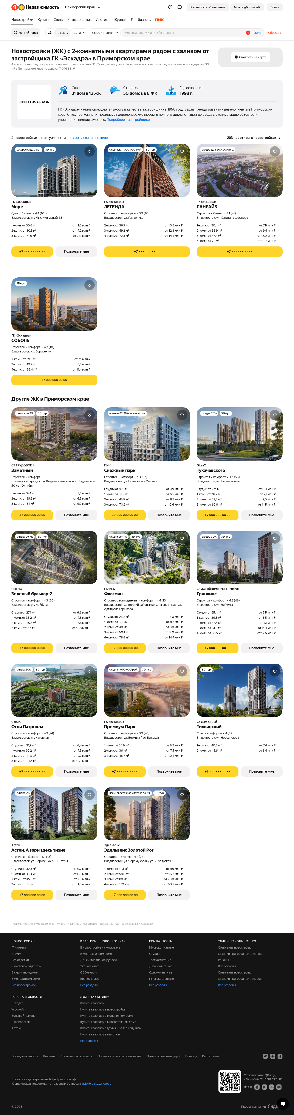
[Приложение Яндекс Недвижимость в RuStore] (279, 1087)
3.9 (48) (144, 733)
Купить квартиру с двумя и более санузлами (111, 1028)
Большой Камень (23, 1015)
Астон (15, 845)
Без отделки (20, 960)
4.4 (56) (234, 477)
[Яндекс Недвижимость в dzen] (272, 1056)
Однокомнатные (160, 972)
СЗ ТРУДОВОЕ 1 (22, 465)
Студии (154, 953)
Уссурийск (18, 1009)
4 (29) (229, 733)
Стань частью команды (76, 1056)
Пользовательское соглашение (120, 1056)
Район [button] (256, 33)
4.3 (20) (49, 600)
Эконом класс (89, 966)
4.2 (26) (139, 856)
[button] (180, 7)
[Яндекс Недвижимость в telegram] (280, 1056)
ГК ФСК (109, 589)
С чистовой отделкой (26, 966)
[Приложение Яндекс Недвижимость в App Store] (257, 1087)
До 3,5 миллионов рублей (98, 960)
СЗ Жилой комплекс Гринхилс (218, 589)
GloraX (201, 465)
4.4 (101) (41, 213)
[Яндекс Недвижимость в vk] (265, 1056)
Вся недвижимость (24, 1056)
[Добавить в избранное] (89, 151)
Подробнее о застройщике (128, 120)
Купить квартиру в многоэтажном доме (108, 1022)
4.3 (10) (49, 347)
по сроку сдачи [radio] (80, 138)
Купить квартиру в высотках (100, 1034)
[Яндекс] (275, 1106)
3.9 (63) (144, 213)
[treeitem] (23, 20)
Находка (17, 1003)
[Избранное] (170, 7)
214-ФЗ (16, 953)
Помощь (191, 1056)
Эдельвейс (112, 845)
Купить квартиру (92, 1003)
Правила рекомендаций (163, 1056)
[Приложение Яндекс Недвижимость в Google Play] (264, 1087)
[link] (275, 7)
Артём (16, 1028)
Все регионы (227, 966)
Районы (223, 960)
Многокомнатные (161, 947)
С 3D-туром (88, 972)
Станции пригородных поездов (240, 953)
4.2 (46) (234, 600)
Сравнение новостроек (234, 947)
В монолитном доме (25, 978)
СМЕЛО (16, 589)
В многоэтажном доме (96, 953)
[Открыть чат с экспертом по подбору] (283, 1104)
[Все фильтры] (49, 32)
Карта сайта (210, 1056)
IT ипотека (18, 947)
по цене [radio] (101, 138)
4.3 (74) (49, 733)
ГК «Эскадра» (21, 201)
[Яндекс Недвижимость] (35, 7)
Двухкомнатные (160, 966)
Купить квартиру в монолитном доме (106, 1015)
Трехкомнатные (160, 960)
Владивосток (20, 1022)
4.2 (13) (46, 856)
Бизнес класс (89, 978)
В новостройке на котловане (100, 947)
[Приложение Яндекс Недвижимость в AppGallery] (271, 1087)
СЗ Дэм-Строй (207, 721)
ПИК (107, 465)
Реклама (49, 1056)
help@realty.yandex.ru (96, 1083)
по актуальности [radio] (52, 138)
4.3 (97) (142, 477)
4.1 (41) (231, 213)
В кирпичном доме (24, 972)
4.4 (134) (163, 600)
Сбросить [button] (275, 32)
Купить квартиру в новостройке (102, 1009)
